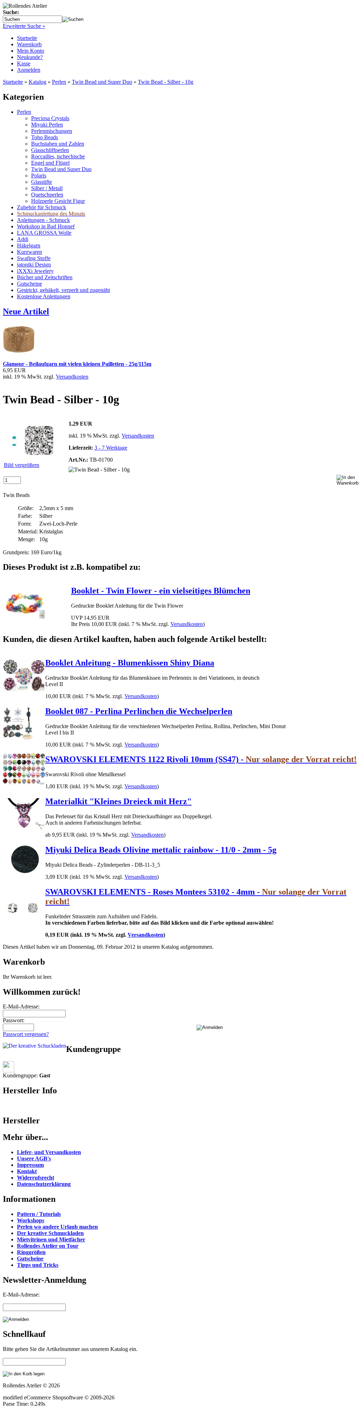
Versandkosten (72, 377)
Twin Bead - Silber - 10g (165, 82)
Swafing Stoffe (34, 258)
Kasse (23, 63)
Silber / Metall (47, 188)
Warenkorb (29, 44)
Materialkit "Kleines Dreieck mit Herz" (118, 801)
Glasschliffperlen (50, 150)
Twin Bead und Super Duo (102, 82)
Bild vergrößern (21, 465)
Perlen (59, 82)
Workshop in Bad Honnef (46, 226)
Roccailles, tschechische (58, 156)
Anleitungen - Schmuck (43, 220)
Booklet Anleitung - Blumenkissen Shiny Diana (129, 662)
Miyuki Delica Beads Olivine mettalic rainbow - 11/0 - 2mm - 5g (160, 849)
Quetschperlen (47, 195)
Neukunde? (30, 57)
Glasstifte (41, 182)
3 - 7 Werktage (110, 448)
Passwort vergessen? (26, 1034)
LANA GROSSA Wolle (44, 233)
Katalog (37, 82)
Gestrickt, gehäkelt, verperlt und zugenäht (63, 290)
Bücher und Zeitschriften (44, 277)
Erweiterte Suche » (24, 26)
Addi (22, 239)
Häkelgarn (28, 245)
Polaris (38, 175)
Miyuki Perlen (47, 125)
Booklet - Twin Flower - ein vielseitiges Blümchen (160, 590)
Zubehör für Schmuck (41, 207)
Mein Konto (30, 51)
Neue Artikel (26, 311)
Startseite (27, 38)
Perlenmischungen (51, 131)
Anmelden (28, 70)
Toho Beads (44, 137)
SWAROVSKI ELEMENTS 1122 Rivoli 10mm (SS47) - (201, 759)
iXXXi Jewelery (35, 271)
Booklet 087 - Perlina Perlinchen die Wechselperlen (138, 711)
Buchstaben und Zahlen (57, 144)
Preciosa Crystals (50, 118)
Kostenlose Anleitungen (43, 296)
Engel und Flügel (50, 163)
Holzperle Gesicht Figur (58, 201)
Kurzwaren (29, 252)
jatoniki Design (34, 265)
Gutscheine (29, 284)
